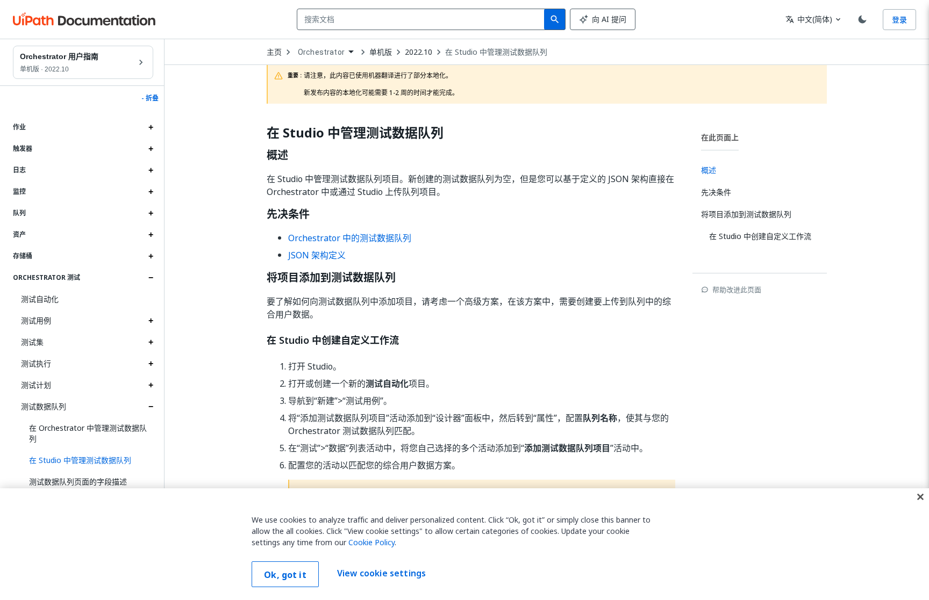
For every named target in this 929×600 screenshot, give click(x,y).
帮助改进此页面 (736, 289)
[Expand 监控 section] (150, 192)
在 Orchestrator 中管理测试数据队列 (88, 433)
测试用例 (36, 320)
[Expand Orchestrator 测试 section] (150, 278)
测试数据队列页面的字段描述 (78, 481)
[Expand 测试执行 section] (150, 363)
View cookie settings (381, 573)
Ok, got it (285, 574)
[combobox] (423, 19)
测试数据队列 (43, 406)
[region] (464, 544)
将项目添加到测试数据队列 (331, 277)
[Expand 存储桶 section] (150, 256)
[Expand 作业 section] (150, 127)
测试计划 (36, 385)
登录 (899, 19)
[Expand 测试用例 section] (150, 321)
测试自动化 (40, 299)
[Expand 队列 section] (150, 213)
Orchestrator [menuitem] (321, 52)
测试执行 (36, 363)
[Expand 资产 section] (150, 235)
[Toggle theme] (862, 19)
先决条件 (288, 214)
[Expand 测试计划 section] (150, 385)
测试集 (32, 342)
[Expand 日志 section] (150, 170)
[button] (87, 460)
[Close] (920, 497)
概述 (277, 155)
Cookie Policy (371, 542)
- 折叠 (150, 98)
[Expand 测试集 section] (150, 342)
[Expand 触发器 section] (150, 149)
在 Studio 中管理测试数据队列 (496, 52)
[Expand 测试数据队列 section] (150, 406)
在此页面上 (720, 137)
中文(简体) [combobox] (808, 19)
